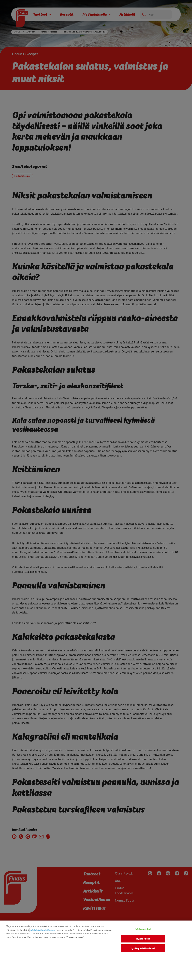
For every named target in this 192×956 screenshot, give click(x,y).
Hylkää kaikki (143, 938)
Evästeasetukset (143, 929)
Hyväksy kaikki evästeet (143, 948)
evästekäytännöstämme (42, 930)
